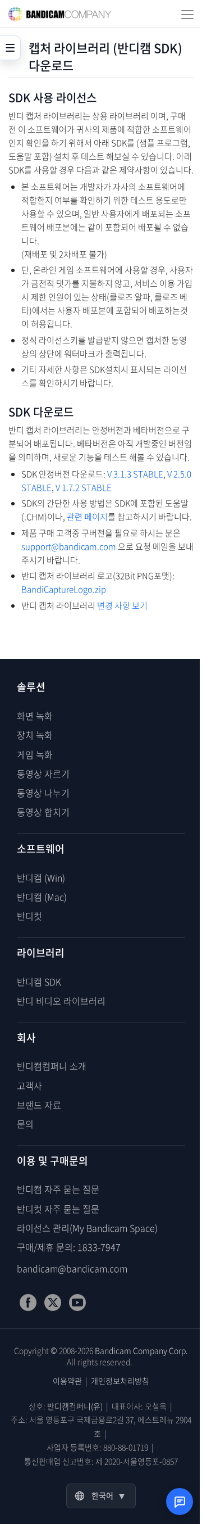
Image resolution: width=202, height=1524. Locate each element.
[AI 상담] (179, 1501)
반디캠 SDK (39, 981)
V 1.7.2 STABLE (84, 487)
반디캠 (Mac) (42, 896)
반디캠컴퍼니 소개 (51, 1066)
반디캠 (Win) (41, 877)
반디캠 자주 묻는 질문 (58, 1189)
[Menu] (187, 14)
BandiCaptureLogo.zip (63, 589)
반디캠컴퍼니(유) (75, 1406)
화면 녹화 (35, 715)
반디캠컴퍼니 (60, 14)
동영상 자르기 (43, 773)
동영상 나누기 (43, 792)
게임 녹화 (35, 754)
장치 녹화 (35, 734)
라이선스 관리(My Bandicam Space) (87, 1227)
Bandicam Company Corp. (141, 1350)
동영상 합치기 (43, 811)
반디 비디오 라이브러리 (61, 1000)
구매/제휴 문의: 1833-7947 (69, 1247)
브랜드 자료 (39, 1104)
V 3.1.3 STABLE (135, 474)
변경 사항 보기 (122, 605)
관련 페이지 (87, 516)
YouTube (77, 1302)
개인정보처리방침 (120, 1380)
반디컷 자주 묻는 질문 (58, 1208)
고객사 (29, 1085)
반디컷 (29, 915)
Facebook (28, 1302)
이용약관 (67, 1380)
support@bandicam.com (68, 546)
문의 (25, 1123)
